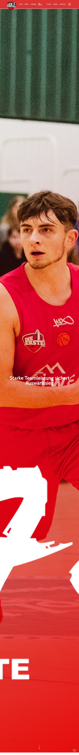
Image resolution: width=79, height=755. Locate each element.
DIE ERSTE (39, 373)
